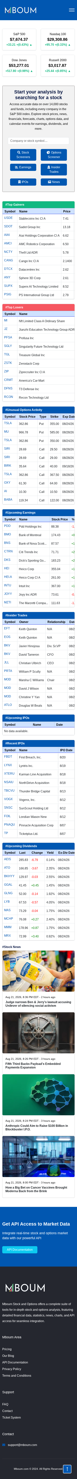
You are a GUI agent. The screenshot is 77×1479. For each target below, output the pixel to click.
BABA (8, 499)
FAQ (5, 1404)
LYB (7, 901)
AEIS (7, 859)
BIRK (7, 465)
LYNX (8, 765)
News (55, 182)
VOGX (8, 799)
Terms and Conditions (16, 1375)
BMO (7, 534)
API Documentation (15, 1362)
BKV (7, 645)
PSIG (7, 294)
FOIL (7, 816)
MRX (7, 935)
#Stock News (11, 947)
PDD (7, 525)
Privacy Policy (11, 1369)
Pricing (7, 1349)
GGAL (8, 884)
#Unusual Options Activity (23, 409)
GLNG (8, 893)
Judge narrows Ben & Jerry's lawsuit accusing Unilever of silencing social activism (38, 1003)
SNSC (8, 807)
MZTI (7, 602)
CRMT (8, 379)
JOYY (8, 593)
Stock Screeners (23, 155)
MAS (7, 910)
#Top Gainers (14, 204)
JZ (5, 328)
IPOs (24, 182)
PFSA (8, 337)
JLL (6, 662)
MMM (7, 927)
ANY (7, 277)
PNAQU (9, 824)
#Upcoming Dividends (21, 846)
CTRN (8, 551)
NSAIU (8, 782)
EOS (7, 636)
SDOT (8, 226)
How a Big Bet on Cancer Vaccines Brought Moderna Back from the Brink (36, 1189)
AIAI (7, 234)
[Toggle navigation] (72, 10)
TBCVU (9, 790)
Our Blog (8, 1355)
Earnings (25, 167)
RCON (8, 396)
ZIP (6, 371)
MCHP (8, 918)
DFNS (8, 388)
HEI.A (8, 576)
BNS (7, 542)
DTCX (8, 268)
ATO (7, 867)
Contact (7, 1411)
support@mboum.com (22, 1445)
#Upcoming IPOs (17, 717)
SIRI (7, 448)
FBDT (8, 756)
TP (6, 833)
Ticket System (11, 1417)
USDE (8, 217)
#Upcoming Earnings (20, 512)
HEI (6, 568)
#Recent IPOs (15, 743)
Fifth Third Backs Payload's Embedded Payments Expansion (33, 1065)
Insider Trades (54, 169)
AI (5, 491)
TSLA (8, 423)
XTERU (9, 773)
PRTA (8, 670)
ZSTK (8, 362)
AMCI (8, 243)
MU (6, 431)
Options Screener (54, 155)
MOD (7, 679)
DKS (7, 559)
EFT (7, 628)
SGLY (8, 345)
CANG (8, 260)
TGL (7, 354)
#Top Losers (14, 307)
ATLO (8, 704)
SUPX (8, 285)
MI (5, 320)
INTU (7, 585)
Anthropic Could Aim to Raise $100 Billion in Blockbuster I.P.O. (36, 1127)
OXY (7, 482)
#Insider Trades (16, 615)
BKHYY (9, 876)
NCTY (8, 251)
